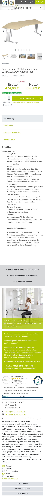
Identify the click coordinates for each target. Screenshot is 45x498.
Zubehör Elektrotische (12, 133)
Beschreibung (9, 119)
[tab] (22, 118)
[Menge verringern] (9, 99)
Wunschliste (8, 105)
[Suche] (30, 2)
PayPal (8, 474)
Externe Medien (12, 471)
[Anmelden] (22, 2)
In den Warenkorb (27, 98)
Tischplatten (8, 126)
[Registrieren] (26, 2)
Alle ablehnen (22, 484)
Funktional (10, 476)
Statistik (9, 469)
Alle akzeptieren (22, 493)
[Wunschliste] (33, 2)
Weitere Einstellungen (10, 479)
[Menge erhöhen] (9, 97)
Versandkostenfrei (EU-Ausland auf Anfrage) (25, 102)
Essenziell (9, 466)
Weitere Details (9, 140)
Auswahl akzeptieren (22, 488)
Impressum (36, 454)
